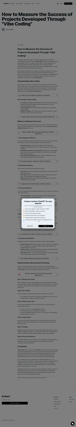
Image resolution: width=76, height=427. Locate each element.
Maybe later (30, 226)
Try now (45, 226)
